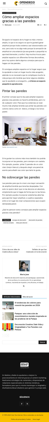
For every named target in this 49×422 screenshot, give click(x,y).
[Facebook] (4, 30)
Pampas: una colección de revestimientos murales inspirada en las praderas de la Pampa (31, 316)
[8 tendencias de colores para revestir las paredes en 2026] (8, 305)
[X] (10, 30)
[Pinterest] (15, 30)
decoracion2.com (12, 147)
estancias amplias (8, 223)
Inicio (4, 9)
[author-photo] (24, 271)
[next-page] (7, 335)
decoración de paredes (35, 220)
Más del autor (28, 297)
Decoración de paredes (15, 9)
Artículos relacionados (12, 297)
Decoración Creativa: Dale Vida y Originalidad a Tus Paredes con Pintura (29, 327)
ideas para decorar (21, 223)
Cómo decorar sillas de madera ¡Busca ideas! (11, 250)
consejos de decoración (19, 220)
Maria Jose (8, 25)
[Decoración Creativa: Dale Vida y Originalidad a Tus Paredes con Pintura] (8, 327)
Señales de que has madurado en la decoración (36, 250)
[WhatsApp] (20, 30)
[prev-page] (3, 335)
